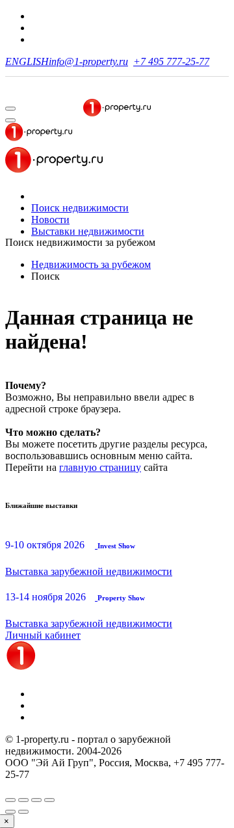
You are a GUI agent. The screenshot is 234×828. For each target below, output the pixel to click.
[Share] (23, 800)
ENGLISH (27, 61)
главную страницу (100, 467)
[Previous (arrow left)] (10, 812)
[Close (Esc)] (10, 800)
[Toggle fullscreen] (36, 800)
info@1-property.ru (88, 61)
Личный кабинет (43, 635)
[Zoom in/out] (49, 800)
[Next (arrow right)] (23, 812)
